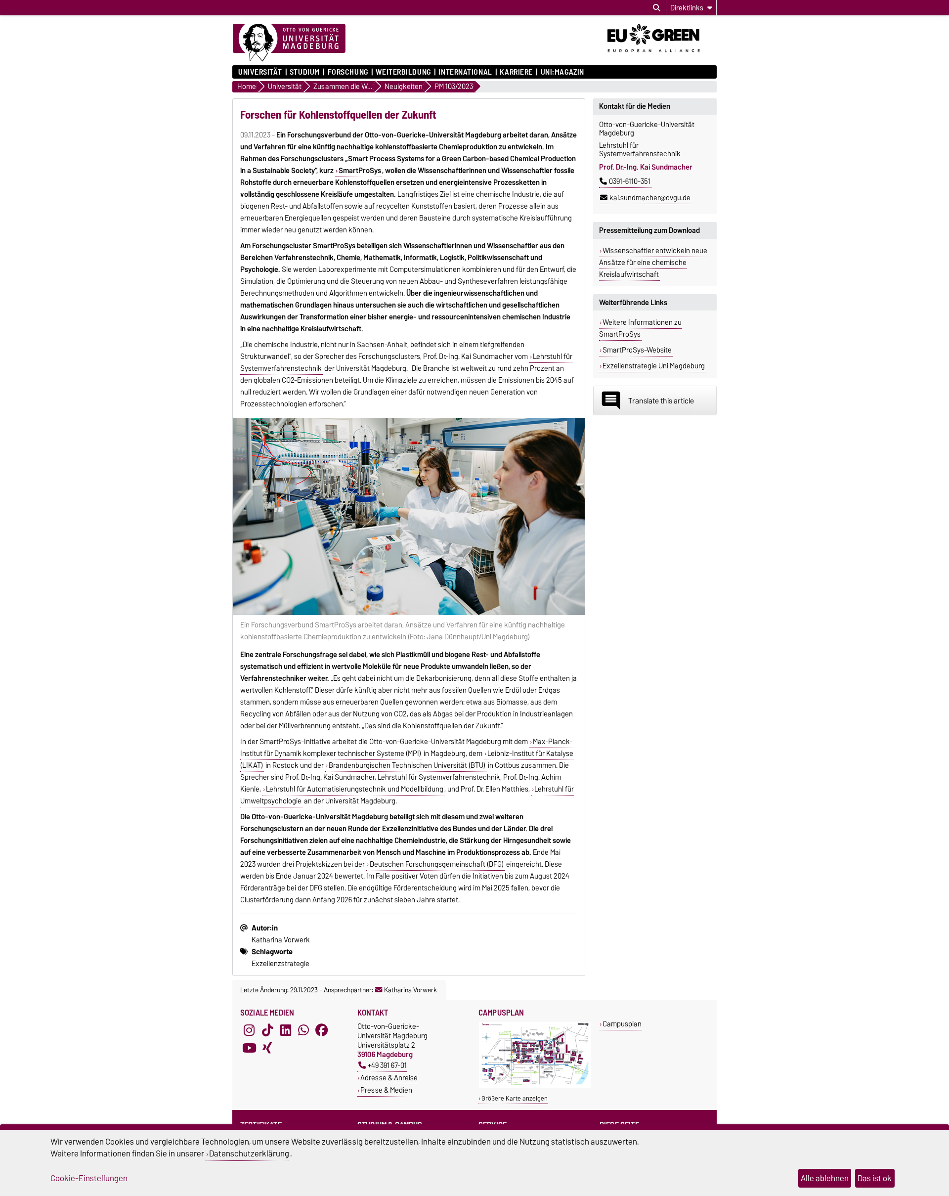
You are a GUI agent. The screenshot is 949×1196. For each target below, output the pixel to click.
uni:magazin (562, 72)
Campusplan (622, 1024)
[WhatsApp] (303, 1030)
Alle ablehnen (825, 1178)
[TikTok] (267, 1030)
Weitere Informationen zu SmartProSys (640, 328)
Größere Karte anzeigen (514, 1098)
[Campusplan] (535, 1086)
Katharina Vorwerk (410, 990)
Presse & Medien (386, 1090)
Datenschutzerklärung (249, 1153)
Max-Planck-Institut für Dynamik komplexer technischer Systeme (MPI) (406, 747)
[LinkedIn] (286, 1030)
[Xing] (267, 1048)
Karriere (516, 72)
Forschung (348, 72)
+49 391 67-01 (387, 1065)
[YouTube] (249, 1048)
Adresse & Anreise (389, 1077)
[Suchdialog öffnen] (656, 8)
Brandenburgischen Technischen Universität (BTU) (407, 765)
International (465, 72)
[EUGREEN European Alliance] (662, 56)
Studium (305, 72)
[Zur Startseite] (289, 43)
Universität (260, 72)
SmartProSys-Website (637, 350)
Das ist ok (875, 1178)
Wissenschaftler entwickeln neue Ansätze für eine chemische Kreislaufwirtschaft (653, 262)
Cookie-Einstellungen (89, 1178)
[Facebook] (322, 1030)
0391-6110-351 (629, 181)
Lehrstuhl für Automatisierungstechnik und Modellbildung (354, 789)
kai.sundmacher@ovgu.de (649, 198)
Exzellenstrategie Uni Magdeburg (654, 366)
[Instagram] (249, 1030)
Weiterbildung (403, 72)
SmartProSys (360, 171)
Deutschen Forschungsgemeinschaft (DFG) (437, 864)
